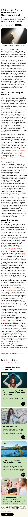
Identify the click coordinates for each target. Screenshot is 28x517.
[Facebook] (2, 363)
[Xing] (15, 363)
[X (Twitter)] (8, 363)
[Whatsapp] (5, 363)
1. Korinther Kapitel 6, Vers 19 (12, 290)
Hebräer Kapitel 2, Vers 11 (14, 237)
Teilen (17, 25)
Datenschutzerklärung (6, 511)
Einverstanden (8, 514)
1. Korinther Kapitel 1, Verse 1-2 (13, 248)
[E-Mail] (19, 363)
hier (2, 349)
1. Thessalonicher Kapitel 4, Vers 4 (11, 333)
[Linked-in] (12, 363)
